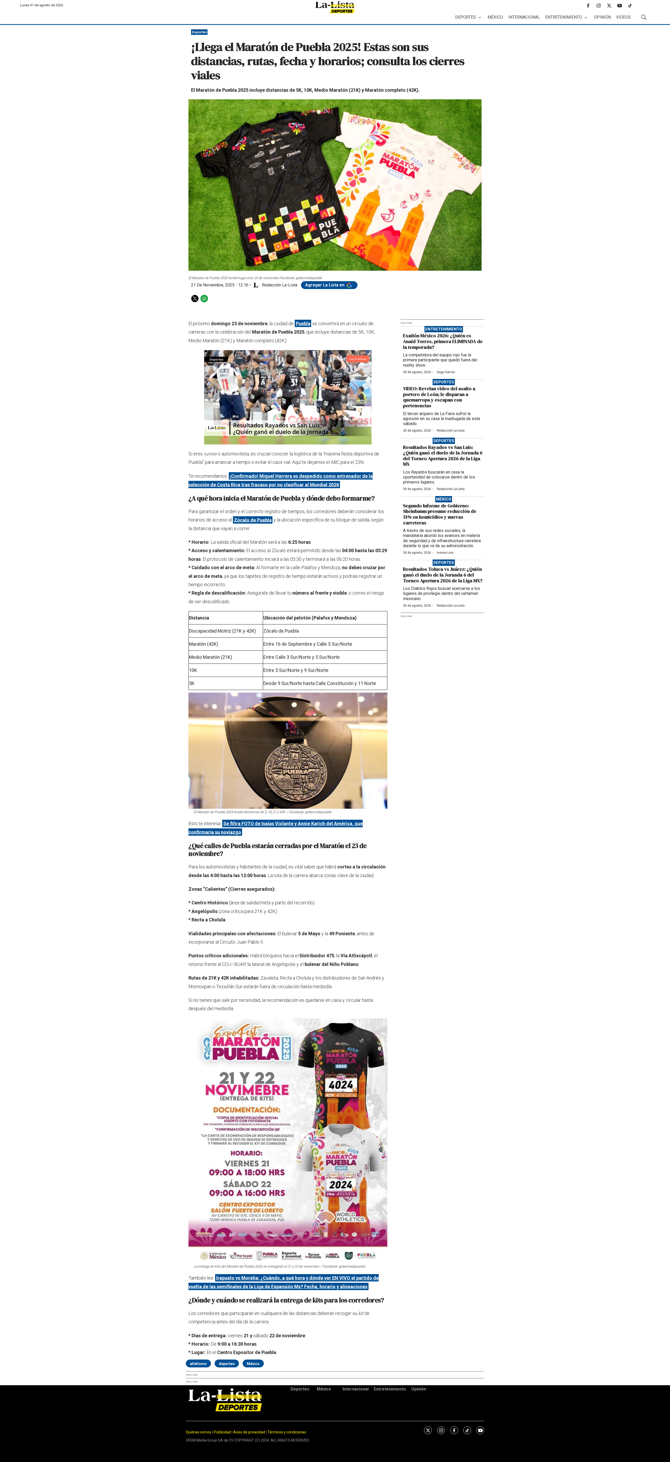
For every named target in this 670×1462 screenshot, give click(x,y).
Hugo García (446, 372)
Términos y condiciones (286, 1432)
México (495, 17)
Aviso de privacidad (249, 1432)
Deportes (465, 17)
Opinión (602, 17)
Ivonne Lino (445, 553)
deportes (227, 1364)
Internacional (524, 17)
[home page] (335, 7)
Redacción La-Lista (451, 430)
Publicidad (223, 1432)
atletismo (198, 1364)
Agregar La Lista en (325, 284)
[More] (479, 17)
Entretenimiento (563, 17)
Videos (623, 17)
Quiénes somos (198, 1432)
